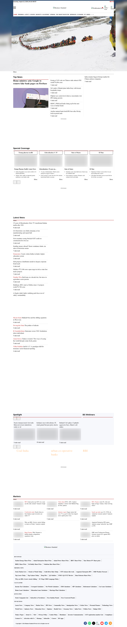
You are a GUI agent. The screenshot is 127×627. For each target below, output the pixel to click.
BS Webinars (89, 415)
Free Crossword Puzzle (68, 598)
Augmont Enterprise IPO (83, 572)
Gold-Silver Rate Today (51, 572)
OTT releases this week (67, 572)
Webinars (73, 14)
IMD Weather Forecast (100, 572)
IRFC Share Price (76, 560)
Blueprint (45, 14)
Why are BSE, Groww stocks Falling (26, 579)
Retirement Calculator (90, 587)
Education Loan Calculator (39, 590)
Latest (26, 14)
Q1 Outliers (52, 575)
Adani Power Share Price (61, 560)
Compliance (108, 615)
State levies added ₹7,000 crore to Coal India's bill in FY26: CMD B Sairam (30, 457)
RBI (85, 450)
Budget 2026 (97, 609)
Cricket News (84, 605)
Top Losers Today (20, 575)
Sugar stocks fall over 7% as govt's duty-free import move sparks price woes (68, 514)
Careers (54, 618)
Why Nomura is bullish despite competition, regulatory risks (33, 534)
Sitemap (39, 618)
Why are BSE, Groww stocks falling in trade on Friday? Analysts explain (35, 523)
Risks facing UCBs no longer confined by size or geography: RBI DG (63, 460)
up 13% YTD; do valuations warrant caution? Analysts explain (102, 514)
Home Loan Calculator (22, 590)
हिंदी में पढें (112, 1)
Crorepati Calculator (37, 587)
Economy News (68, 609)
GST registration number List (94, 615)
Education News (40, 609)
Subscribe (47, 618)
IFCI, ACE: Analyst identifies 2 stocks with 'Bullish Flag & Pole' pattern (68, 503)
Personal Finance (95, 605)
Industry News (29, 609)
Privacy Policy (43, 615)
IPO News (49, 605)
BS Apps (60, 618)
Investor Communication (75, 615)
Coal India (23, 450)
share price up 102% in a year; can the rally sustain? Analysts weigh (35, 503)
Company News (29, 605)
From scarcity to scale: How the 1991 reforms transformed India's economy (51, 176)
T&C (35, 615)
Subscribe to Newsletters (37, 598)
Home (15, 14)
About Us (28, 615)
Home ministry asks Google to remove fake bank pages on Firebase (30, 82)
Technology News (107, 605)
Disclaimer (63, 615)
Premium (21, 14)
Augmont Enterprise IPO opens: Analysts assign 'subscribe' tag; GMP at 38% (102, 524)
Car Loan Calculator (105, 587)
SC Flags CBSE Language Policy (49, 579)
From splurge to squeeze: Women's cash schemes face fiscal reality (75, 176)
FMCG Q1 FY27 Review (65, 575)
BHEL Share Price (20, 564)
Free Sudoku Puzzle (53, 598)
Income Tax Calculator (22, 587)
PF (85, 14)
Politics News (87, 609)
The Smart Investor (62, 14)
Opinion (52, 14)
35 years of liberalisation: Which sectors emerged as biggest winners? (50, 172)
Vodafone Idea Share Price (52, 564)
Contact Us (18, 618)
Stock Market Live (20, 572)
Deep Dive (44, 575)
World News (18, 609)
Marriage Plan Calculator (57, 590)
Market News (40, 605)
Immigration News (72, 605)
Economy (80, 14)
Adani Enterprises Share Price (42, 560)
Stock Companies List (21, 598)
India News (78, 609)
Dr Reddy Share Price (35, 564)
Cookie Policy (53, 615)
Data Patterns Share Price (83, 575)
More (15, 72)
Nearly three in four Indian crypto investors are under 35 (34, 514)
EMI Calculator (65, 587)
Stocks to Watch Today (35, 572)
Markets (39, 14)
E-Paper (32, 14)
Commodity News (59, 605)
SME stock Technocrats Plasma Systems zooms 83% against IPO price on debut (101, 534)
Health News (58, 609)
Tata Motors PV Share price (92, 560)
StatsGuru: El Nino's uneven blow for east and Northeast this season (101, 172)
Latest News (19, 217)
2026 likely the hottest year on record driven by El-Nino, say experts (101, 176)
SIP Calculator (76, 587)
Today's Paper (19, 615)
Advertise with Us (29, 618)
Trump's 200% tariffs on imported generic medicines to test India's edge (25, 176)
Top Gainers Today (33, 575)
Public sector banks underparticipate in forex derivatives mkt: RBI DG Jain (96, 458)
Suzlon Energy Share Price (23, 560)
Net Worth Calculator (52, 587)
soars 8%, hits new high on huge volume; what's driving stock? (102, 503)
